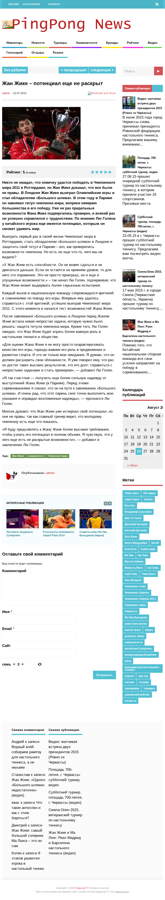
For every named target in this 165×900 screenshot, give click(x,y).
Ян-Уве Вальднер (136, 617)
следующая (101, 70)
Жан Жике (18, 456)
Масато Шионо (134, 561)
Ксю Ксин (130, 549)
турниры (149, 688)
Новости (38, 42)
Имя (6, 612)
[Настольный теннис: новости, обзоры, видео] (66, 31)
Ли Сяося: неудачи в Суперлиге (19, 533)
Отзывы (38, 52)
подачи (129, 676)
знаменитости (36, 456)
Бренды (112, 42)
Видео (152, 42)
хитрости (130, 700)
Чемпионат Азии (135, 586)
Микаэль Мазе (134, 567)
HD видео (149, 493)
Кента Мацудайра (136, 542)
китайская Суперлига (138, 648)
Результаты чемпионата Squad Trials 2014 (58, 533)
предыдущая (74, 70)
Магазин (14, 4)
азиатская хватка (136, 623)
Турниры (60, 42)
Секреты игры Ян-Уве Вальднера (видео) (93, 533)
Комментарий (14, 571)
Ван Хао (130, 505)
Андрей (18, 742)
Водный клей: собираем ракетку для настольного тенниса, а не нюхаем (26, 757)
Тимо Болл (149, 573)
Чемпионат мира (57, 456)
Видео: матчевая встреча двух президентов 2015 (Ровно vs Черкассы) (64, 752)
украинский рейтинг (137, 694)
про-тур (143, 676)
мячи (128, 661)
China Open (132, 493)
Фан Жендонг (133, 580)
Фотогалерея (31, 4)
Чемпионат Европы (137, 592)
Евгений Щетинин (136, 530)
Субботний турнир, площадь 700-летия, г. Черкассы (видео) (65, 797)
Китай (155, 542)
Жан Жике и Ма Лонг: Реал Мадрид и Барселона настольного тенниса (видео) (65, 843)
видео (149, 629)
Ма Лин (129, 555)
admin (6, 93)
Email (7, 629)
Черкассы (131, 611)
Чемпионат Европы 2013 (140, 598)
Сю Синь (153, 567)
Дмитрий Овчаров (136, 524)
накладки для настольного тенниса (142, 668)
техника (144, 682)
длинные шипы (134, 636)
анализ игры (133, 629)
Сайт (6, 646)
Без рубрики (15, 70)
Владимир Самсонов (138, 511)
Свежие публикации (137, 88)
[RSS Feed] (157, 4)
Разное (58, 52)
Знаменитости (86, 42)
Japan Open (132, 499)
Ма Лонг (143, 555)
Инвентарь (14, 42)
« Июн (132, 465)
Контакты (54, 4)
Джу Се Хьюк (133, 518)
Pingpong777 (82, 888)
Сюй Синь (131, 573)
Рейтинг (133, 42)
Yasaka (148, 499)
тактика (129, 682)
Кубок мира (148, 549)
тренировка (132, 688)
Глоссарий (14, 52)
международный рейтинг (141, 654)
